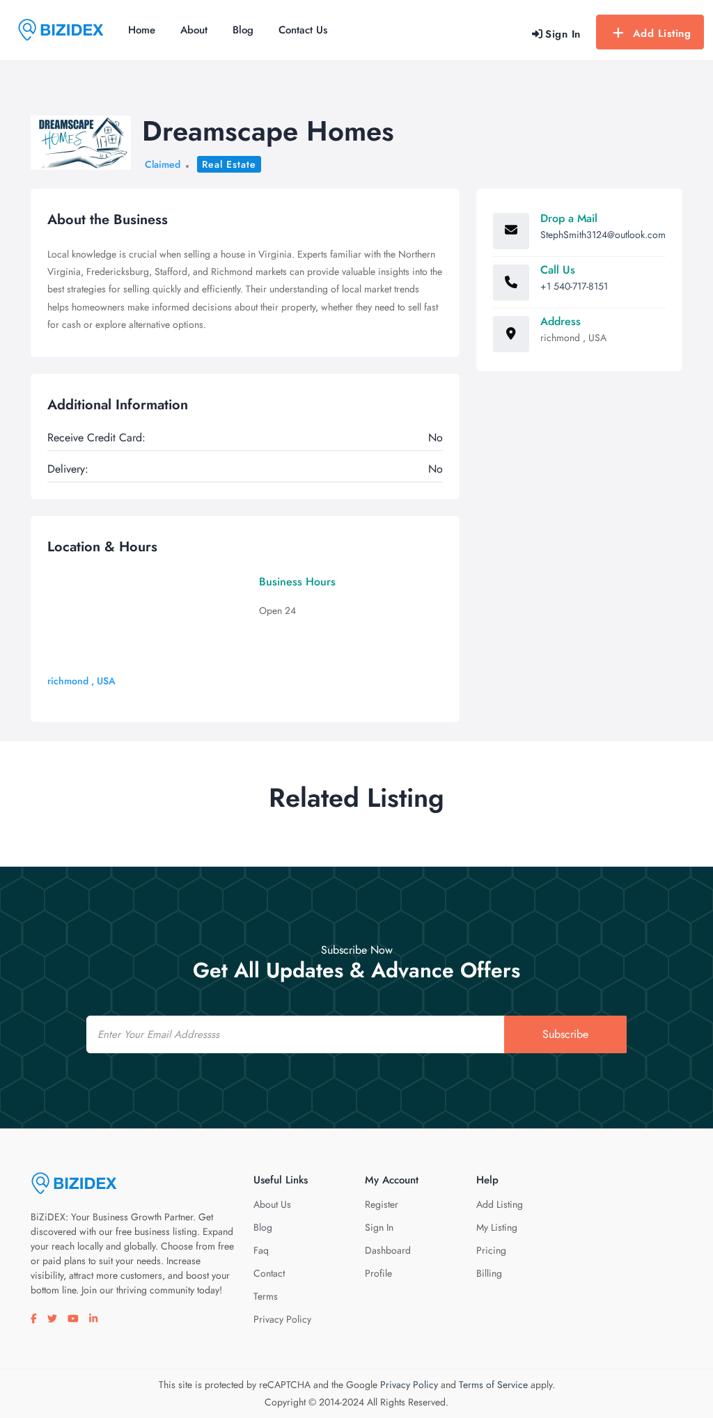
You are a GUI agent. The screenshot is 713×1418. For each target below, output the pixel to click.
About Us (272, 1204)
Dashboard (388, 1250)
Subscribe (565, 1034)
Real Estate (229, 164)
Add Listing (662, 33)
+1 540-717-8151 (574, 286)
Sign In (379, 1227)
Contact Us (303, 30)
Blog (243, 30)
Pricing (491, 1250)
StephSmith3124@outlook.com (603, 235)
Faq (261, 1250)
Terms (265, 1296)
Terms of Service (493, 1385)
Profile (378, 1273)
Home (141, 30)
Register (381, 1204)
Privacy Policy (282, 1319)
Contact (269, 1273)
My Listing (496, 1227)
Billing (489, 1273)
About (193, 30)
